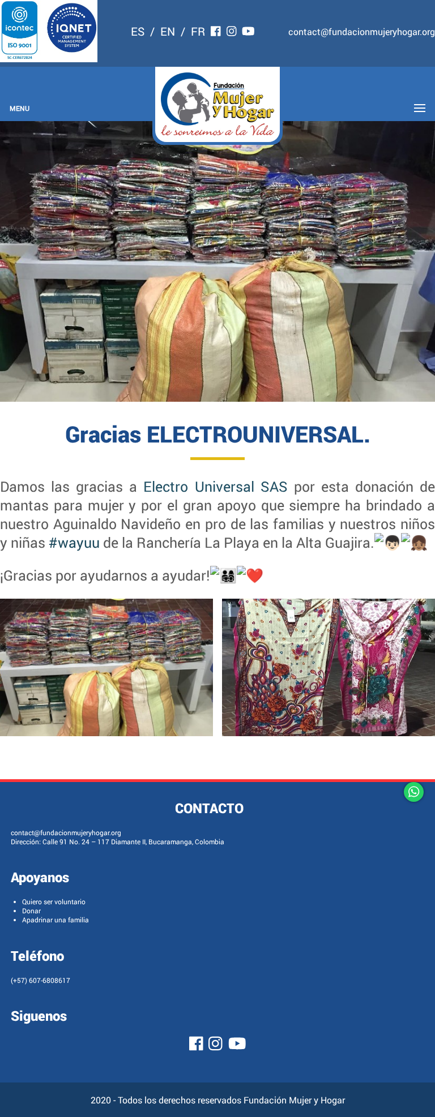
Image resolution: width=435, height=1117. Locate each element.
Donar (31, 910)
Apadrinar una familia (55, 919)
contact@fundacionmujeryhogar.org (361, 31)
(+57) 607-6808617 (40, 980)
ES (137, 31)
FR (198, 31)
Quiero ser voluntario (54, 901)
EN (167, 31)
